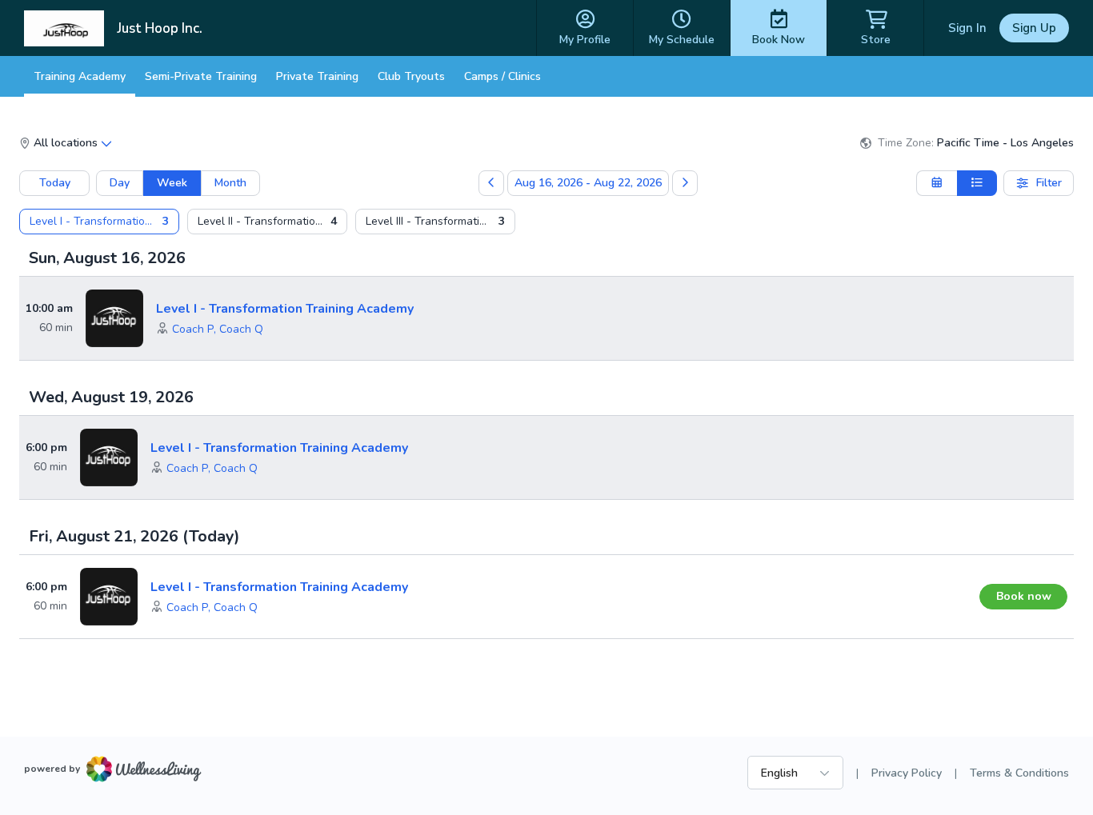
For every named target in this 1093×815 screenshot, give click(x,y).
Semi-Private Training (201, 76)
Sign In (967, 28)
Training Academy (80, 76)
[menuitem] (99, 221)
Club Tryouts (411, 76)
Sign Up (1034, 28)
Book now (1023, 596)
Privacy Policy (906, 773)
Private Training (317, 76)
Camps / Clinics (502, 76)
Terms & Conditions (1019, 773)
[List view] (977, 183)
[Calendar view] (936, 183)
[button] (193, 330)
